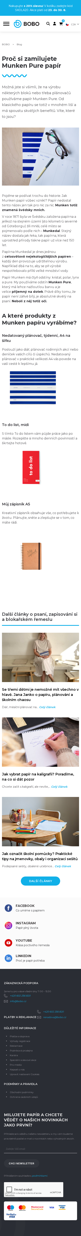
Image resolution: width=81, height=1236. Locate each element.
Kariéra (14, 1055)
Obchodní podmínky (22, 1092)
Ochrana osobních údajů (24, 1096)
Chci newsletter (21, 1163)
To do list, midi (15, 425)
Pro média (16, 1064)
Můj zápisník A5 (16, 504)
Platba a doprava (19, 1036)
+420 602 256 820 (20, 995)
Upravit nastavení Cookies (24, 1074)
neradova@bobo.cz (54, 1017)
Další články (40, 881)
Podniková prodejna (21, 1050)
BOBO (6, 44)
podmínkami (39, 1175)
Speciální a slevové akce (23, 1060)
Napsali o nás (17, 1069)
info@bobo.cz (18, 1001)
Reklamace (16, 1045)
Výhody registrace (20, 1041)
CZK (73, 24)
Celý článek (47, 707)
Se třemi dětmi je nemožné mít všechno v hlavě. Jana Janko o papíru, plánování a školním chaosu (40, 694)
